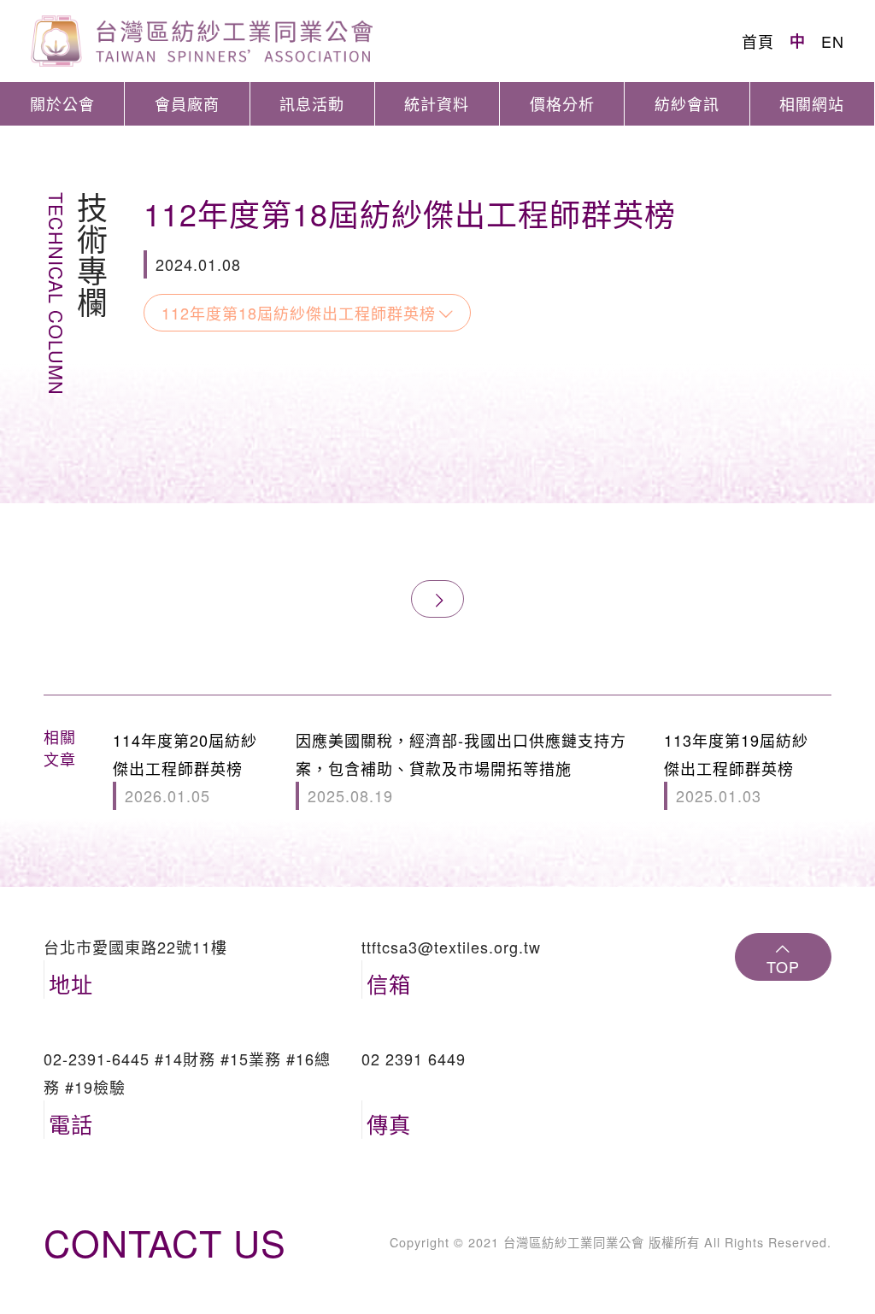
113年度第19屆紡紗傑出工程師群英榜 (736, 768)
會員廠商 (187, 103)
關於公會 (62, 103)
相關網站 (811, 103)
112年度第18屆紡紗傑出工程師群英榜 (298, 313)
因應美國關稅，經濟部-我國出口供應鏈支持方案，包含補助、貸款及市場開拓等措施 (461, 768)
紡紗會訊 (687, 103)
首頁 (758, 41)
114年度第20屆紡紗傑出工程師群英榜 (185, 768)
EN (832, 41)
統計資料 (436, 103)
